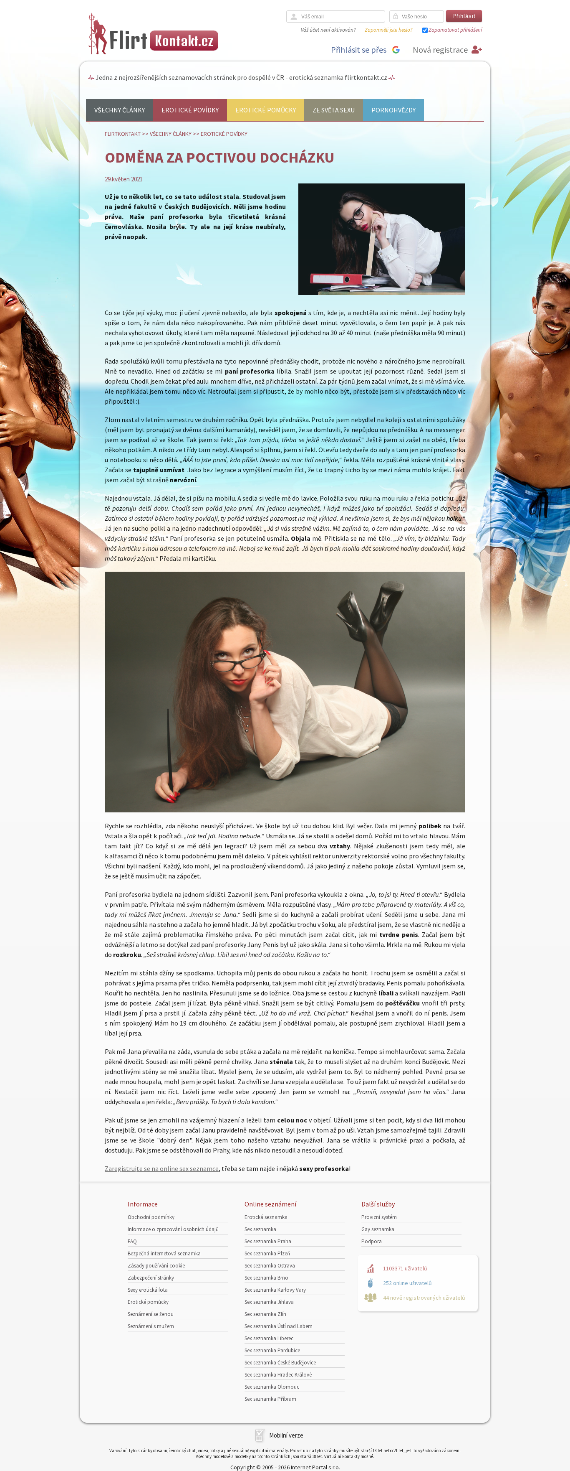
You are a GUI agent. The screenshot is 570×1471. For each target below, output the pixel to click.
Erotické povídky (190, 110)
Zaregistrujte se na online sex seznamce (162, 1168)
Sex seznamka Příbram (270, 1398)
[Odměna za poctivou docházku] (381, 293)
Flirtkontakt (123, 133)
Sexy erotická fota (148, 1289)
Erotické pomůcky (265, 110)
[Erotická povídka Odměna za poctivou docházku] (285, 810)
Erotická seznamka (266, 1217)
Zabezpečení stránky (151, 1277)
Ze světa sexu (334, 110)
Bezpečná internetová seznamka (164, 1253)
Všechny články (119, 110)
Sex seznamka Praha (268, 1241)
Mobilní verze (286, 1435)
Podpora (371, 1241)
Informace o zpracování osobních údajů (173, 1229)
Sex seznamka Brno (266, 1277)
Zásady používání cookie (156, 1265)
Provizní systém (379, 1217)
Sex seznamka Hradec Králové (278, 1374)
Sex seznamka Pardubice (272, 1350)
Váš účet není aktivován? (328, 29)
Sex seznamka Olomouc (272, 1386)
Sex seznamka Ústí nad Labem (279, 1326)
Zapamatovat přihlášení (455, 29)
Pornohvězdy (393, 110)
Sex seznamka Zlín (265, 1314)
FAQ (132, 1241)
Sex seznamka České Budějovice (280, 1362)
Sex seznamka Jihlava (269, 1302)
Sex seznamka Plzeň (267, 1253)
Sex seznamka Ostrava (270, 1265)
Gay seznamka (377, 1229)
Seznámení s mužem (151, 1326)
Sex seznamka (260, 1229)
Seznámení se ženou (151, 1314)
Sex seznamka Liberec (269, 1338)
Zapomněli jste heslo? (388, 29)
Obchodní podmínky (151, 1217)
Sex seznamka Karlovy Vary (275, 1289)
